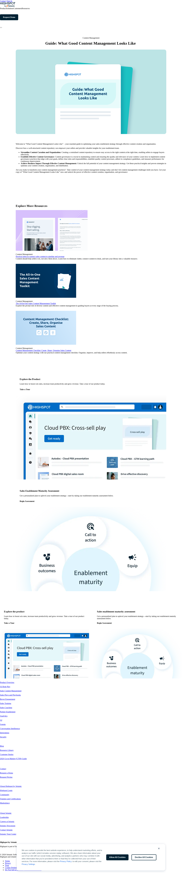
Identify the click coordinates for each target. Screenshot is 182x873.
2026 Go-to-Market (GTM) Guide (13, 759)
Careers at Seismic (7, 821)
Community (4, 795)
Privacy (8, 863)
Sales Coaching (6, 708)
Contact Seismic (6, 830)
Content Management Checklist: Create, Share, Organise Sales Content (43, 350)
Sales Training (5, 703)
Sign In (9, 1)
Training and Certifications (10, 799)
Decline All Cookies (144, 857)
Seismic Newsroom (7, 826)
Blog (2, 746)
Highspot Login (6, 790)
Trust (7, 865)
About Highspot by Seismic (11, 786)
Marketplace (5, 803)
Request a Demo (6, 773)
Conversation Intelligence (10, 729)
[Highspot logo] (7, 6)
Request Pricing (6, 777)
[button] (158, 848)
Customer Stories (6, 754)
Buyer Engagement (7, 699)
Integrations (4, 733)
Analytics (3, 716)
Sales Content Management (10, 691)
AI (1, 720)
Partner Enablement (7, 712)
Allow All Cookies (117, 857)
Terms (7, 861)
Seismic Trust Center (8, 834)
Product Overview (7, 682)
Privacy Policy (66, 861)
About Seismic (6, 813)
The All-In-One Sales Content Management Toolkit (36, 303)
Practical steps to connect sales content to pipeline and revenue (40, 256)
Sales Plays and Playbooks (10, 695)
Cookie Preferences (12, 868)
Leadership (4, 817)
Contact (3, 1)
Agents (3, 724)
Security (3, 737)
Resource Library (7, 750)
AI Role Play (5, 687)
